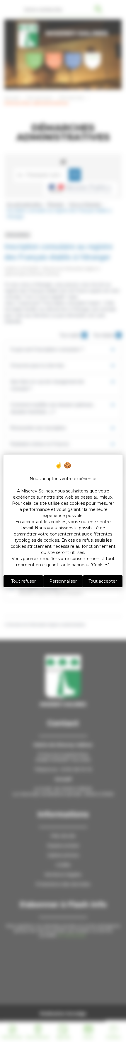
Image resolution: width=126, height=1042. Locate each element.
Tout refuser (23, 581)
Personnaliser (63, 581)
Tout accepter (102, 581)
